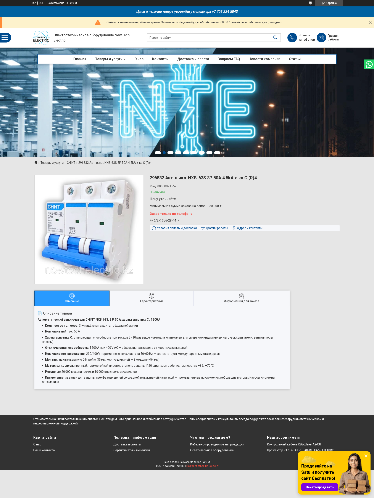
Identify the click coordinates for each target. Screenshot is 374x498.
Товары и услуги (109, 59)
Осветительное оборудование (212, 450)
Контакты (160, 59)
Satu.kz (206, 462)
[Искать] (275, 38)
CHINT (71, 162)
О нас (138, 59)
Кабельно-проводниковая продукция (217, 444)
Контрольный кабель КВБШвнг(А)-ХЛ (294, 444)
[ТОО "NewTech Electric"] (41, 37)
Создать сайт (55, 3)
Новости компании (264, 59)
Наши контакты (44, 450)
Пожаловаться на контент (202, 465)
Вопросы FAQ (229, 59)
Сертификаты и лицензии (131, 450)
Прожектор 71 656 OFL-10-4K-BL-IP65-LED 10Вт (300, 450)
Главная (80, 59)
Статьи (295, 59)
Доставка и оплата (193, 59)
